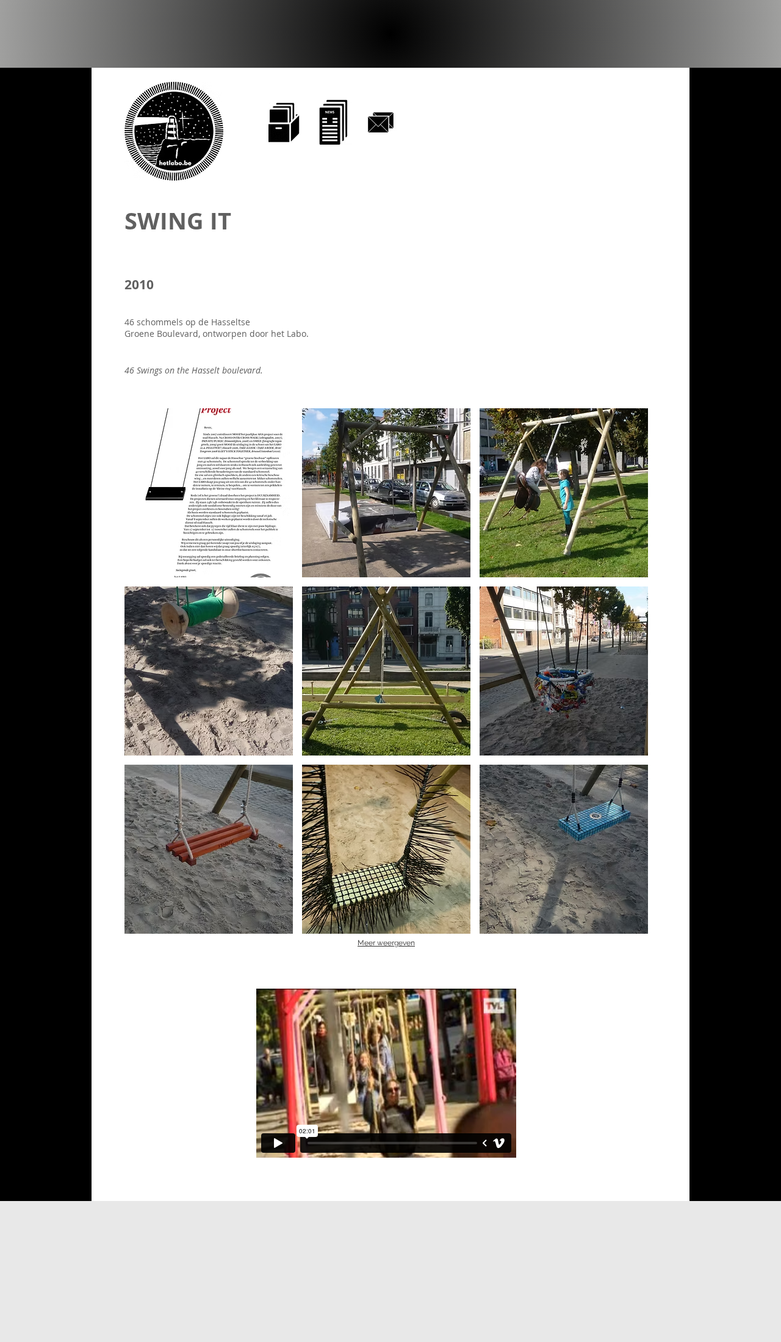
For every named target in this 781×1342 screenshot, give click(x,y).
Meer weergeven (386, 943)
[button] (208, 492)
